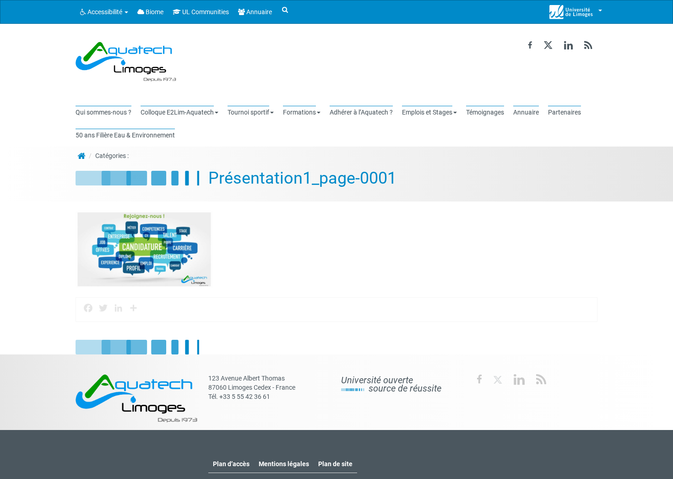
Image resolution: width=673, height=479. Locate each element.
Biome (153, 12)
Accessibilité (105, 12)
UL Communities (205, 12)
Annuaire (258, 12)
